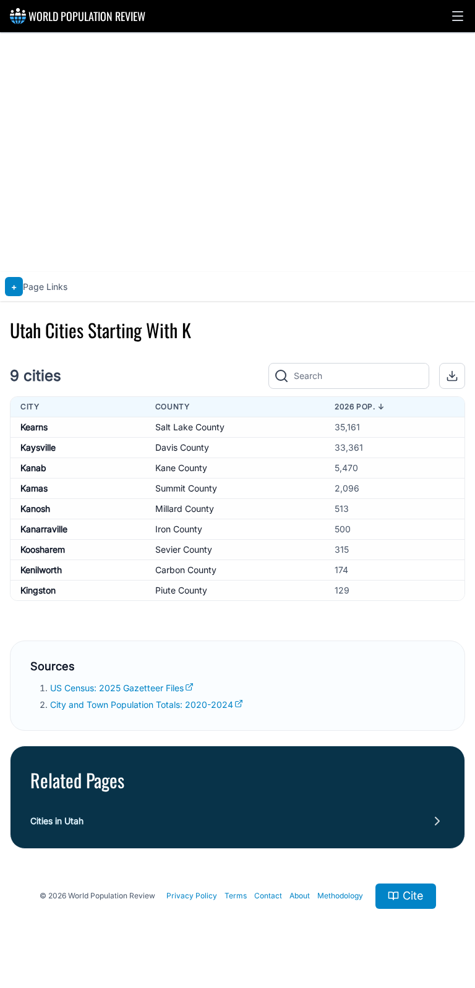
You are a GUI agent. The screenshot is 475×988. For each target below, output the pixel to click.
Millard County (184, 508)
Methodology (340, 895)
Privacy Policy (191, 895)
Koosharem (42, 549)
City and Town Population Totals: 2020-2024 (141, 704)
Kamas (34, 488)
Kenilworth (41, 569)
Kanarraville (43, 529)
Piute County (181, 590)
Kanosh (35, 508)
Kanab (33, 467)
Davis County (182, 447)
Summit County (186, 488)
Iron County (178, 529)
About (299, 895)
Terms (236, 895)
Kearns (34, 427)
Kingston (38, 590)
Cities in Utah (56, 821)
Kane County (181, 467)
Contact (268, 895)
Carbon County (185, 569)
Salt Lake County (190, 427)
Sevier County (183, 549)
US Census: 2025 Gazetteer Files (117, 688)
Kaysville (38, 447)
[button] (457, 16)
